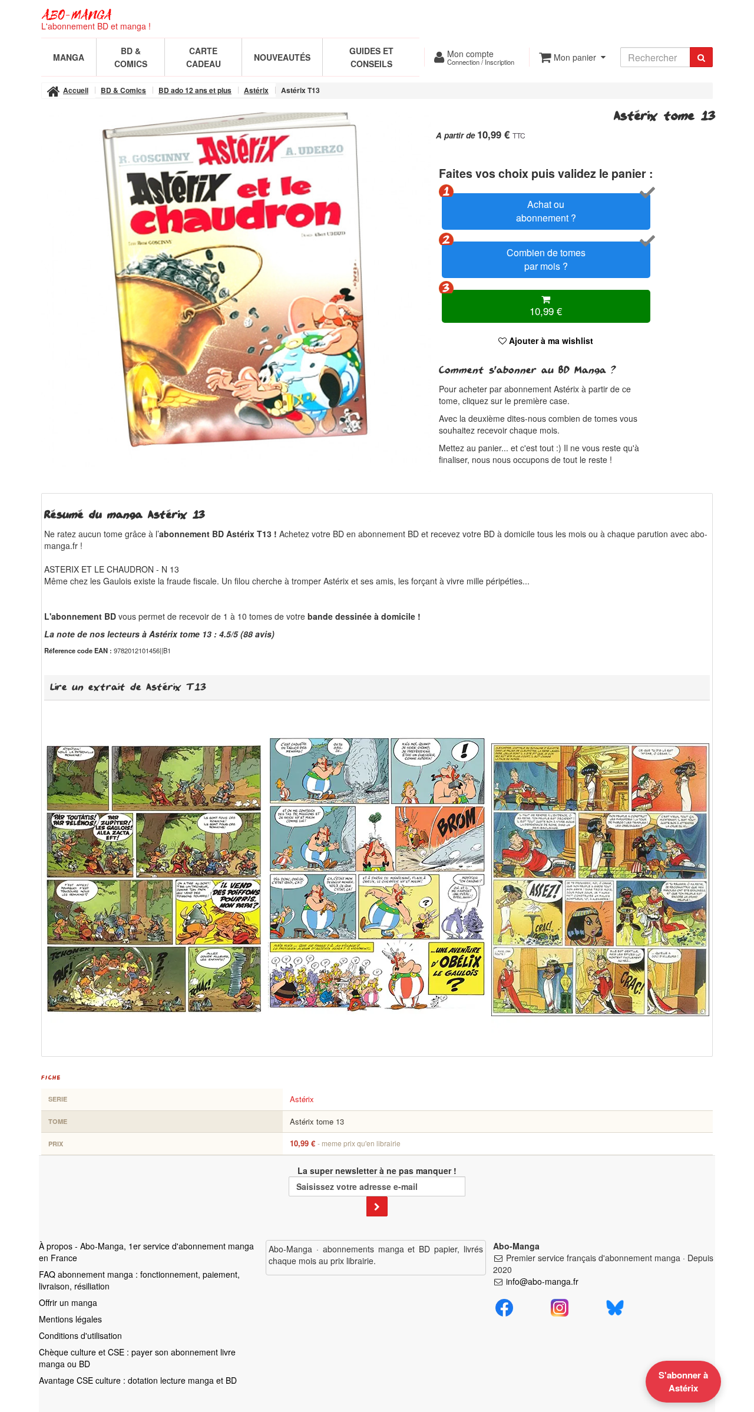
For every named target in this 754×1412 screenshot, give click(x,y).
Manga (68, 57)
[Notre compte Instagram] (559, 1306)
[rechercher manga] (701, 57)
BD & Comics (130, 57)
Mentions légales (70, 1319)
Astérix (302, 1099)
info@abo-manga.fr (542, 1281)
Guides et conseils (371, 57)
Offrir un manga (68, 1302)
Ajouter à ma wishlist (550, 340)
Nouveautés (282, 57)
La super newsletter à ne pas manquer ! (377, 1170)
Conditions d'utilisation (80, 1335)
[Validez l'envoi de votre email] (377, 1206)
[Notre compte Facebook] (504, 1306)
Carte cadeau (203, 57)
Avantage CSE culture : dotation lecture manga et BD (138, 1380)
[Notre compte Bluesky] (615, 1306)
